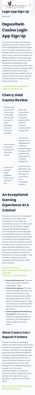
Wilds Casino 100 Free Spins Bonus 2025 (17, 386)
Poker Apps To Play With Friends (14, 275)
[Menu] (30, 5)
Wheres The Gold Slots (10, 268)
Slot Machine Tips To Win (11, 389)
